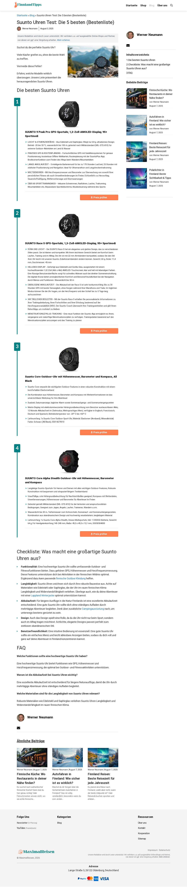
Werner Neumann (40, 717)
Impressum (153, 850)
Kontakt (141, 828)
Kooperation (144, 833)
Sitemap (142, 838)
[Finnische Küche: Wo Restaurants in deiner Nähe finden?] (32, 765)
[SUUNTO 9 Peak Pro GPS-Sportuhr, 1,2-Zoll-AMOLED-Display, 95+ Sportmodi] (69, 114)
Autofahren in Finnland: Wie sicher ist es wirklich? (66, 778)
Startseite (131, 5)
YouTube (21, 828)
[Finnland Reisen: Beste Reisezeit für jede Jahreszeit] (103, 765)
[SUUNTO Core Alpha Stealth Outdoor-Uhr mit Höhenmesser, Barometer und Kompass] (69, 460)
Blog (151, 5)
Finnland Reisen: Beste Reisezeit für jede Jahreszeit (101, 778)
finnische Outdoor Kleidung (71, 578)
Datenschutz (164, 850)
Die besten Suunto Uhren (140, 60)
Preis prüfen (100, 197)
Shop (143, 5)
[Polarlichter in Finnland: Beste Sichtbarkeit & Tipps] (136, 179)
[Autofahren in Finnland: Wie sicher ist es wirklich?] (67, 765)
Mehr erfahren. (164, 857)
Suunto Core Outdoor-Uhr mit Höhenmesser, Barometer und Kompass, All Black (71, 378)
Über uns (162, 5)
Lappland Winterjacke (42, 595)
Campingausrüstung (93, 608)
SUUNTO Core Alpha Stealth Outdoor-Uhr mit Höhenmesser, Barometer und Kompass (69, 480)
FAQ (129, 72)
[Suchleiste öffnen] (171, 5)
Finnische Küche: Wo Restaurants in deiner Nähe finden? (32, 778)
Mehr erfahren (63, 40)
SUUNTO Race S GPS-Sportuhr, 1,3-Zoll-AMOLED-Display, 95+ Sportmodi (70, 243)
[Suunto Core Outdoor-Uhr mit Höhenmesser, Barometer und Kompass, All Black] (69, 359)
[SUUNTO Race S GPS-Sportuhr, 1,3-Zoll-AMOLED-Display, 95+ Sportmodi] (69, 225)
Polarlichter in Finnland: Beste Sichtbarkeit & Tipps (160, 174)
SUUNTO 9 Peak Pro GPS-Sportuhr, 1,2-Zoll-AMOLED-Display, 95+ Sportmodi (66, 134)
